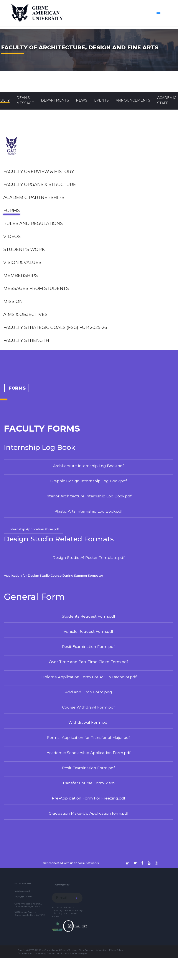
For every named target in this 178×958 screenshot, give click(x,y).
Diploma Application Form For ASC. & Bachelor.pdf (89, 677)
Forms (11, 210)
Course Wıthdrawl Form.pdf (88, 707)
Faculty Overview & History (38, 171)
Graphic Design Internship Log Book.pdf (88, 481)
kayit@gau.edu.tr (23, 896)
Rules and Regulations (33, 223)
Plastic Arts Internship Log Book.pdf (88, 511)
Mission (13, 301)
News (81, 100)
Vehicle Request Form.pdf (88, 631)
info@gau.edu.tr (23, 891)
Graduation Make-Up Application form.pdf (89, 813)
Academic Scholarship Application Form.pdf (88, 752)
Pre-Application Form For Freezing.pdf (88, 798)
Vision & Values (22, 262)
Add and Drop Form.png (88, 692)
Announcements (133, 100)
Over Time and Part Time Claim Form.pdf (88, 661)
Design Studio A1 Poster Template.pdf (89, 557)
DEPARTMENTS (55, 100)
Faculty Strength (26, 340)
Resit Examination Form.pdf (88, 646)
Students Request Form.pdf (88, 616)
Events (101, 100)
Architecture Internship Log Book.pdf (88, 465)
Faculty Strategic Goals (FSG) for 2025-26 (55, 327)
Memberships (20, 275)
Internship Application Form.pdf (33, 529)
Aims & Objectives (25, 314)
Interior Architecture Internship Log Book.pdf (89, 496)
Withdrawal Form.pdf (88, 722)
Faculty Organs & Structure (39, 184)
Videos (12, 236)
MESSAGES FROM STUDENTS (36, 288)
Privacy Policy (116, 950)
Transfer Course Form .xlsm (88, 783)
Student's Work (24, 249)
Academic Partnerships (33, 197)
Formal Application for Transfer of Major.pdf (88, 737)
